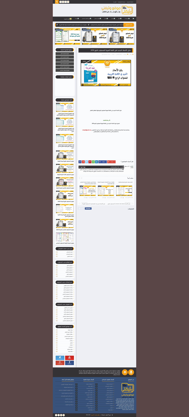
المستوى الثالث (70, 267)
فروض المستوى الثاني (68, 314)
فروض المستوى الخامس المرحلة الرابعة (65, 188)
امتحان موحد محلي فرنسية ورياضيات (75, 24)
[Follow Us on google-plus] (59, 415)
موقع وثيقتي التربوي (95, 414)
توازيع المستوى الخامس (64, 66)
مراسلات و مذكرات (89, 399)
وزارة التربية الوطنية (69, 404)
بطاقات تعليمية (70, 334)
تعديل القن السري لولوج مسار (67, 396)
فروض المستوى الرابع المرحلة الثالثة (119, 39)
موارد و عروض (97, 18)
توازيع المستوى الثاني (64, 56)
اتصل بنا (114, 1)
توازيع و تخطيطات (69, 338)
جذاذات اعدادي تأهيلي (68, 285)
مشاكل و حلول (90, 403)
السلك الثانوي (70, 256)
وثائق (119, 18)
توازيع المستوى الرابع (65, 63)
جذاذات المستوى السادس (68, 298)
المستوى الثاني (70, 269)
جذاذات (112, 18)
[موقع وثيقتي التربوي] (117, 14)
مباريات (76, 18)
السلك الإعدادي (69, 254)
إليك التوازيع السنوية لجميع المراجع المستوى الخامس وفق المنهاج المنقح (65, 114)
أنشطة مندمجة (110, 384)
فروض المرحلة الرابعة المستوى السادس (65, 243)
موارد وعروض (70, 349)
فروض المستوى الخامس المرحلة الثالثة (93, 39)
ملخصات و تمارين (89, 405)
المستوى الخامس (69, 272)
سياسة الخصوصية (121, 1)
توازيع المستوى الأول (65, 53)
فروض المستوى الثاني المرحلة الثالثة (65, 39)
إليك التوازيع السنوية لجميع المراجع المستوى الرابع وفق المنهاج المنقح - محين (66, 146)
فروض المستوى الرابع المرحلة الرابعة (66, 161)
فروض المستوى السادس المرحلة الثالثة (65, 229)
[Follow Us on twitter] (64, 415)
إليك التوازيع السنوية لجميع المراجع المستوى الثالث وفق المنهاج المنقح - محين (65, 130)
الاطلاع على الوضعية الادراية (67, 393)
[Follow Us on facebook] (56, 415)
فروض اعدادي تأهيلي (68, 307)
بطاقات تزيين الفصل (69, 332)
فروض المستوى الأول (68, 309)
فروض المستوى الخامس (68, 316)
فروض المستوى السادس (68, 320)
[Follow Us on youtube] (61, 415)
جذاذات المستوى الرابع (106, 54)
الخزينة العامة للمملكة (68, 387)
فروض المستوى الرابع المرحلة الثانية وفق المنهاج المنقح (66, 215)
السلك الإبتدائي (119, 54)
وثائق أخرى (90, 409)
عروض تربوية (90, 397)
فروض (105, 18)
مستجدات (126, 18)
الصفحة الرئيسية (130, 1)
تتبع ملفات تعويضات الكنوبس (67, 384)
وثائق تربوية (70, 351)
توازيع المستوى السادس (64, 70)
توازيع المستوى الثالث (64, 60)
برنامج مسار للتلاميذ (69, 398)
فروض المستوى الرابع (68, 318)
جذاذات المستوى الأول (68, 287)
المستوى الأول (70, 265)
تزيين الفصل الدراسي (86, 18)
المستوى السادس (69, 276)
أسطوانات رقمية (89, 384)
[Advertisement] (105, 98)
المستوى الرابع (70, 274)
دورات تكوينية (66, 18)
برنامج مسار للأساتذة (69, 401)
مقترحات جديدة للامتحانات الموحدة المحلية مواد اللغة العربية (101, 24)
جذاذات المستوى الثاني (68, 292)
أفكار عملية (90, 386)
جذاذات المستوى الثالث (68, 289)
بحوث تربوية (70, 329)
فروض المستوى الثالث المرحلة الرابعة (65, 174)
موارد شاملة (90, 407)
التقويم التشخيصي (109, 386)
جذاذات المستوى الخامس (68, 294)
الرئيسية (125, 54)
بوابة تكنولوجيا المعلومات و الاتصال (66, 390)
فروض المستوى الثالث (68, 312)
